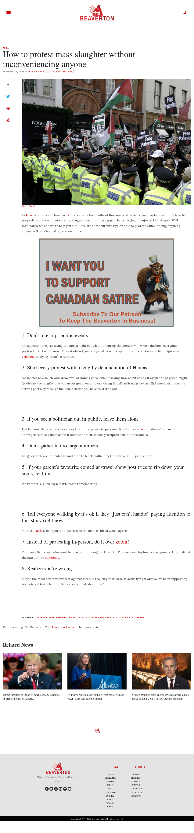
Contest (110, 774)
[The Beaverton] (97, 12)
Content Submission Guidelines (136, 788)
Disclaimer (110, 778)
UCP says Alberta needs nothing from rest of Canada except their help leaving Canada (95, 696)
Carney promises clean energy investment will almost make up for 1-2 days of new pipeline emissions (160, 696)
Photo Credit (28, 206)
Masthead (136, 781)
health (37, 531)
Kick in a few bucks (61, 627)
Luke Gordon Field (38, 71)
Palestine (92, 617)
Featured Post (58, 617)
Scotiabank (136, 617)
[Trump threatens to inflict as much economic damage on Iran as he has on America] (32, 671)
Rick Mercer (120, 617)
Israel (30, 215)
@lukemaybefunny (62, 71)
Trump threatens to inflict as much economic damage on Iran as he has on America (31, 696)
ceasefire (143, 429)
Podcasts (136, 796)
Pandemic (52, 557)
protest (105, 617)
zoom (121, 541)
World (6, 48)
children (28, 356)
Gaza (72, 215)
